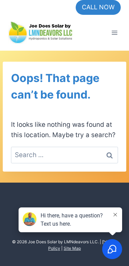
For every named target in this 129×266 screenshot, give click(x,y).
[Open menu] (114, 32)
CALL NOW (98, 7)
